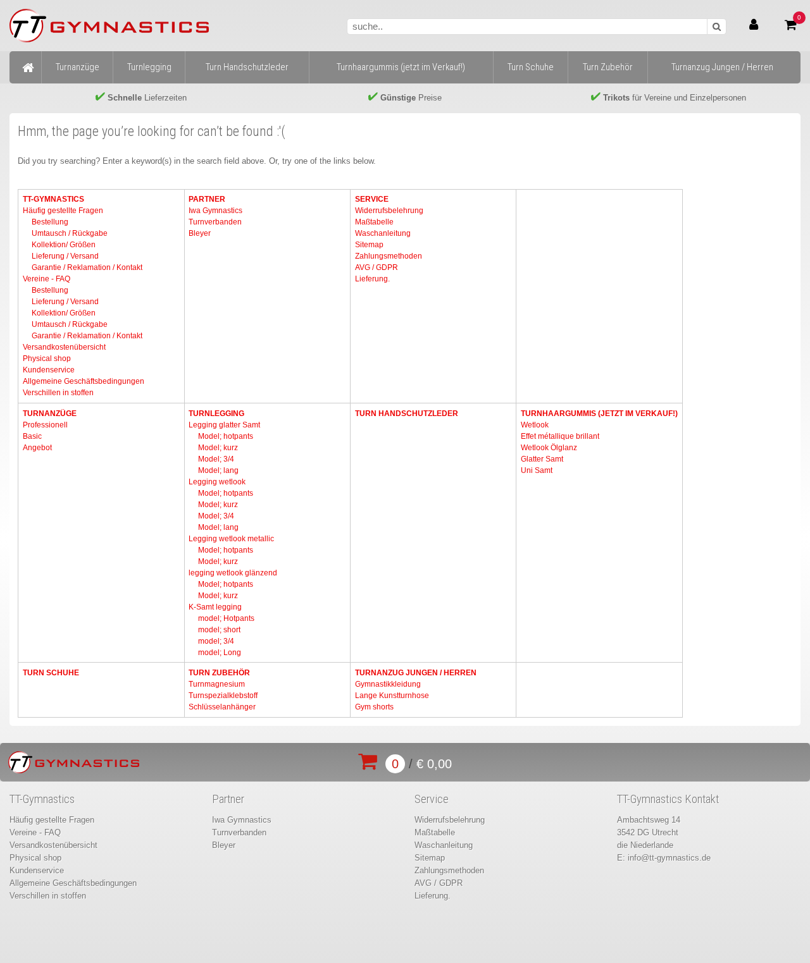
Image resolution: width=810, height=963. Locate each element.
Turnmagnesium (217, 684)
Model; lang (218, 470)
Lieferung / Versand (65, 256)
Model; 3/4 (216, 459)
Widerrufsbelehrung (389, 210)
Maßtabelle (374, 222)
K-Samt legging (215, 607)
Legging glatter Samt (224, 424)
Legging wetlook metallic (231, 538)
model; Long (219, 652)
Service (372, 199)
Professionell (45, 424)
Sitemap (369, 244)
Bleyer (200, 233)
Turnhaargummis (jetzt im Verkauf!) (599, 413)
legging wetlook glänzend (233, 572)
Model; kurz (218, 447)
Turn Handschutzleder (406, 413)
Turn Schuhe (51, 672)
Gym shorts (374, 706)
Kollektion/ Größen (64, 244)
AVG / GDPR (376, 267)
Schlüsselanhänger (222, 706)
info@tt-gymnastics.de (669, 857)
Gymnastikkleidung (388, 684)
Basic (32, 436)
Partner (207, 199)
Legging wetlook (217, 481)
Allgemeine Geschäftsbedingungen (83, 381)
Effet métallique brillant (560, 436)
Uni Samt (536, 470)
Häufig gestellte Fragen (63, 210)
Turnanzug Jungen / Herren (416, 672)
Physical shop (47, 358)
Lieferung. (372, 278)
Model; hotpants (225, 436)
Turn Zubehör (219, 672)
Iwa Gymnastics (215, 210)
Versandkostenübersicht (64, 347)
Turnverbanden (215, 222)
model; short (219, 629)
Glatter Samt (542, 459)
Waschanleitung (383, 233)
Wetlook (535, 424)
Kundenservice (49, 369)
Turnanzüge (50, 413)
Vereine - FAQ (46, 278)
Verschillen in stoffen (58, 392)
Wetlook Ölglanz (549, 447)
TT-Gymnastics (53, 199)
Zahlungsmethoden (388, 256)
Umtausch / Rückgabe (70, 233)
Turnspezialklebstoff (223, 695)
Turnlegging (216, 413)
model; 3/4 (216, 641)
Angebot (37, 447)
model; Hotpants (226, 618)
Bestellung (50, 222)
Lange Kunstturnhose (392, 695)
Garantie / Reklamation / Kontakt (87, 267)
